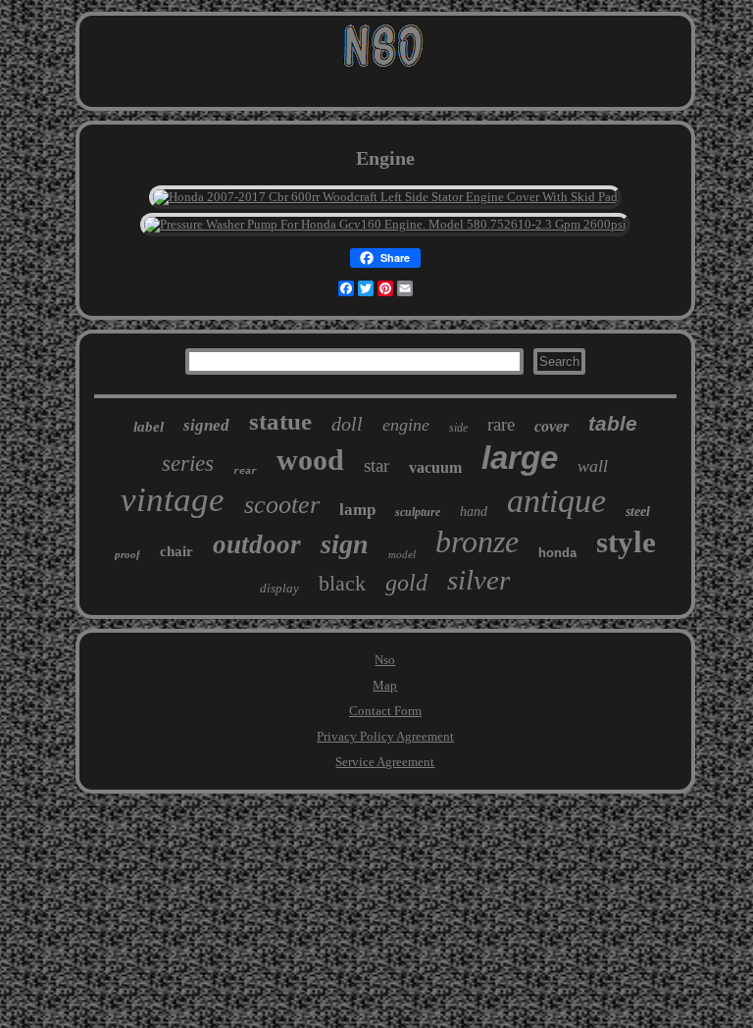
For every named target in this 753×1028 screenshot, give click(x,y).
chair (176, 551)
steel (638, 511)
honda (557, 552)
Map (385, 685)
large (519, 457)
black (342, 583)
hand (473, 511)
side (458, 428)
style (626, 542)
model (402, 554)
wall (592, 466)
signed (206, 425)
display (279, 588)
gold (406, 582)
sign (345, 544)
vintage (173, 500)
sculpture (417, 512)
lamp (357, 509)
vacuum (435, 467)
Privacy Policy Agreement (385, 736)
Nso (385, 659)
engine (405, 425)
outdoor (257, 544)
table (612, 423)
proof (127, 554)
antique (556, 501)
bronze (477, 541)
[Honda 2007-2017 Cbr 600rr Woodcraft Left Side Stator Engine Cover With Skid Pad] (385, 196)
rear (245, 471)
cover (551, 426)
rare (501, 424)
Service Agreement (384, 761)
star (376, 465)
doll (347, 424)
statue (280, 421)
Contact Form (385, 710)
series (188, 463)
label (148, 427)
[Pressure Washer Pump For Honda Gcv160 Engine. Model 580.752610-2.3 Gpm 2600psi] (385, 224)
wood (310, 459)
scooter (282, 504)
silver (478, 579)
